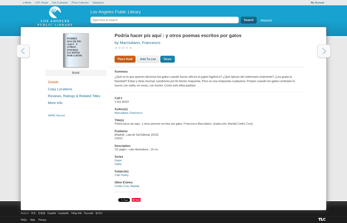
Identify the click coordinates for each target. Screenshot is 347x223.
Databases (98, 2)
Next (324, 51)
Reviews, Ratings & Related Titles (74, 96)
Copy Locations (60, 89)
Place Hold (125, 59)
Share (168, 59)
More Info (55, 103)
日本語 (41, 213)
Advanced (266, 20)
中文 (33, 213)
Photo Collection (80, 2)
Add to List (148, 59)
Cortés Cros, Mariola (127, 186)
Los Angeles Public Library (115, 11)
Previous (23, 51)
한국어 (98, 213)
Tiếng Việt (76, 213)
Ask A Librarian (60, 2)
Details (53, 82)
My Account (317, 2)
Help (32, 219)
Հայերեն (63, 213)
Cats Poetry (122, 175)
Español (52, 213)
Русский (88, 213)
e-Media (27, 2)
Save (137, 199)
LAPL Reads (41, 2)
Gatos (118, 160)
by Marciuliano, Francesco (137, 43)
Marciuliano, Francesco (128, 112)
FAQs (24, 219)
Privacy (42, 219)
